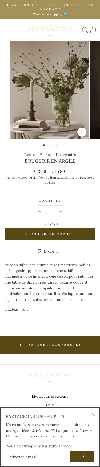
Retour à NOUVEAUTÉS (54, 344)
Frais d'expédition (42, 177)
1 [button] (44, 145)
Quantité (50, 201)
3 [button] (53, 146)
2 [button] (48, 146)
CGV (50, 404)
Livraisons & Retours (50, 396)
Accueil (30, 154)
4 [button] (57, 146)
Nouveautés (66, 154)
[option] (50, 9)
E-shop (47, 154)
